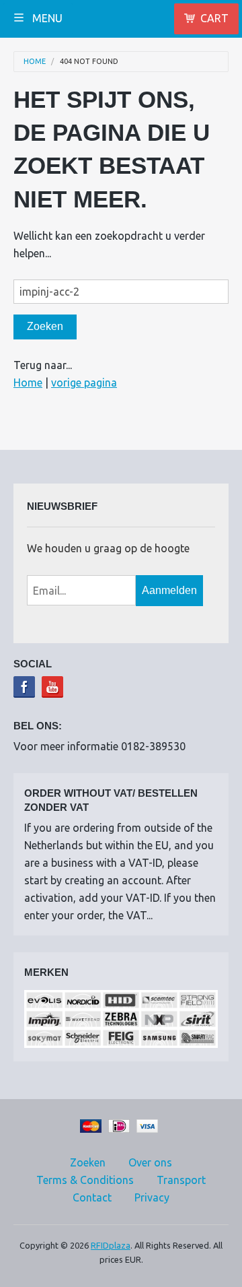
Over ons (150, 1162)
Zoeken (88, 1162)
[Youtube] (52, 687)
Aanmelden (169, 590)
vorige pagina (84, 382)
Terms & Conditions (85, 1180)
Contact (92, 1197)
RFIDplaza (110, 1245)
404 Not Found (89, 61)
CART (214, 18)
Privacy (151, 1197)
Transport (181, 1180)
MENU (46, 18)
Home (35, 61)
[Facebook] (24, 687)
